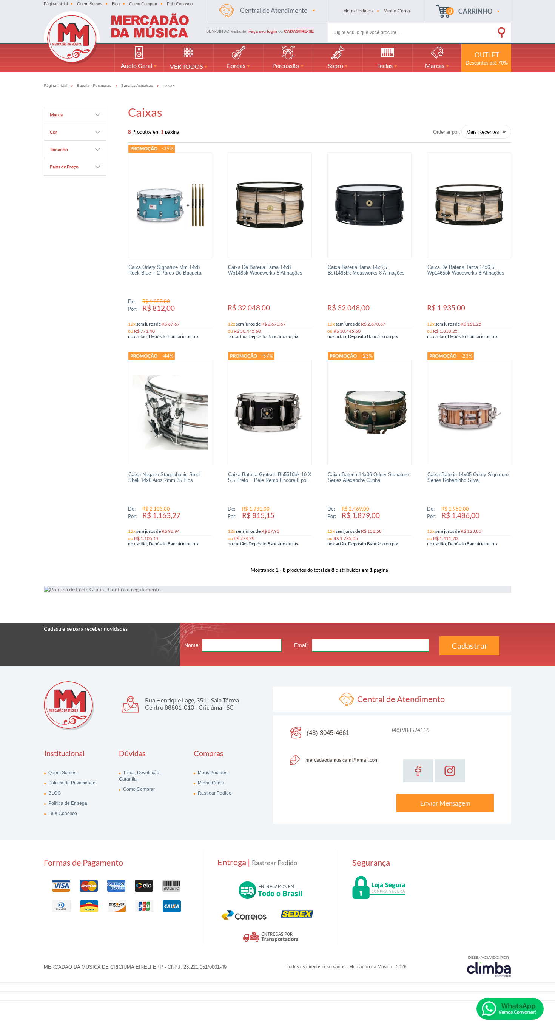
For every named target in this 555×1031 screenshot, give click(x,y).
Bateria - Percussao (95, 85)
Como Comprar (143, 4)
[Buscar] (490, 31)
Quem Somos (89, 4)
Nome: (192, 645)
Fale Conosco (180, 4)
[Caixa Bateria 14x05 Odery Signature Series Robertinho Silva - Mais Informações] (469, 412)
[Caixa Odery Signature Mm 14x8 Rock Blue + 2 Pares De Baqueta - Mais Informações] (170, 205)
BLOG (54, 793)
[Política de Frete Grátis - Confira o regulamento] (277, 589)
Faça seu (262, 31)
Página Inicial (56, 4)
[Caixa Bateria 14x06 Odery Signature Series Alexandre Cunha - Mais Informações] (369, 412)
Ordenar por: (446, 132)
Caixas (168, 86)
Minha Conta (210, 783)
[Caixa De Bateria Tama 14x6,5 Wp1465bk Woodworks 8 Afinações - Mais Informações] (469, 205)
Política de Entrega (67, 803)
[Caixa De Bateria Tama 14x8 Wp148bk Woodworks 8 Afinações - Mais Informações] (269, 205)
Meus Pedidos (212, 772)
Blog (116, 4)
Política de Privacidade (71, 783)
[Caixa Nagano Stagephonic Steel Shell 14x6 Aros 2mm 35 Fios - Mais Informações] (170, 412)
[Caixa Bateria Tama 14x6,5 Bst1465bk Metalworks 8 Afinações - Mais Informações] (369, 205)
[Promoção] (144, 149)
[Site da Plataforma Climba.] (489, 966)
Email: (301, 645)
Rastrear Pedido (214, 793)
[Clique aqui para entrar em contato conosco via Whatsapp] (510, 1009)
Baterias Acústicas (137, 85)
